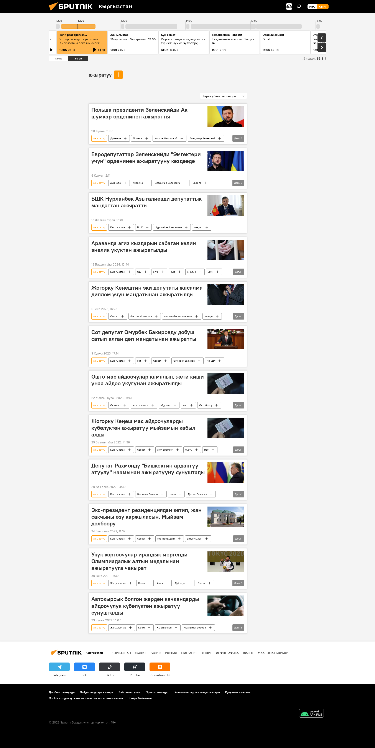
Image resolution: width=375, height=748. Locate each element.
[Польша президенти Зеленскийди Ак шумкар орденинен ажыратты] (225, 116)
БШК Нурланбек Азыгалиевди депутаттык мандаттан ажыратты (146, 202)
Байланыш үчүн (129, 692)
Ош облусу (205, 405)
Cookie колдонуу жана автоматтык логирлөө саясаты (86, 698)
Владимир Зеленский (202, 138)
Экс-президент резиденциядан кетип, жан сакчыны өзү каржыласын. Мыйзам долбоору (146, 517)
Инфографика (227, 653)
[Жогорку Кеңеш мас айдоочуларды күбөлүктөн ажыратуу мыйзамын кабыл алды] (225, 428)
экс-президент (166, 538)
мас (185, 405)
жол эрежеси (140, 405)
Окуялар (115, 405)
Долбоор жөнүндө (62, 692)
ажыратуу (100, 74)
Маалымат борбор (195, 627)
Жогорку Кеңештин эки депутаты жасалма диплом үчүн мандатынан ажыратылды (147, 291)
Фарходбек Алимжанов (178, 316)
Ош (139, 271)
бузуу (188, 449)
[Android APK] (311, 714)
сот (139, 360)
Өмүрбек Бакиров (184, 360)
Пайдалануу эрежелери (96, 692)
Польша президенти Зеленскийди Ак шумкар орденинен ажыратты (139, 113)
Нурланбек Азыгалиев (168, 227)
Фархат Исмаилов (141, 316)
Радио (155, 653)
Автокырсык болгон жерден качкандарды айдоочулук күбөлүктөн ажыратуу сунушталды (145, 605)
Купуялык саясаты (237, 692)
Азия (160, 583)
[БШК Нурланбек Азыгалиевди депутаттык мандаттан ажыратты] (225, 205)
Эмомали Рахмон (147, 494)
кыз (173, 271)
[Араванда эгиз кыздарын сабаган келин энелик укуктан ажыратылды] (225, 250)
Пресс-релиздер (157, 692)
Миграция (189, 653)
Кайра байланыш (141, 698)
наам (173, 494)
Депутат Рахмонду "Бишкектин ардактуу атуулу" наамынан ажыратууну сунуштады (148, 469)
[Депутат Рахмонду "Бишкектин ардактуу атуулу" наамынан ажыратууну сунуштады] (225, 472)
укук (210, 271)
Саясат (114, 316)
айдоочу (166, 405)
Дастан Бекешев (197, 494)
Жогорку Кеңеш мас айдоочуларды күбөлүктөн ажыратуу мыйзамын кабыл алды (143, 428)
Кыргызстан (117, 227)
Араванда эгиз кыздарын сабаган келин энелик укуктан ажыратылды (143, 246)
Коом (141, 583)
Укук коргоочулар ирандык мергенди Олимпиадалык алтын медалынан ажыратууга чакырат (139, 561)
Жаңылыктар (118, 583)
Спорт (201, 583)
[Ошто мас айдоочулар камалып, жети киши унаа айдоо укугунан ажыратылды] (225, 383)
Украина (138, 182)
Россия (171, 653)
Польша (137, 138)
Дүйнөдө (115, 138)
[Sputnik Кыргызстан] (72, 12)
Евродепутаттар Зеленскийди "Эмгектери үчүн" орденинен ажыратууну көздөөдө (146, 157)
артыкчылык (194, 538)
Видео (248, 653)
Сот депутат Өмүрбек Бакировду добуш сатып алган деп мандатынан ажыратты (143, 335)
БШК (140, 227)
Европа (197, 182)
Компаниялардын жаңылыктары (197, 692)
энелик (191, 271)
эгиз (155, 271)
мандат (198, 227)
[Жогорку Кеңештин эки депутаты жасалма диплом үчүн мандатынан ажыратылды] (225, 294)
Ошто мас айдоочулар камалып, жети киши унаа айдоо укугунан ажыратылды (147, 380)
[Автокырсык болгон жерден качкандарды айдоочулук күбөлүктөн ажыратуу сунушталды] (225, 605)
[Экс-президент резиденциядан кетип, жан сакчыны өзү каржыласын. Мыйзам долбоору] (225, 517)
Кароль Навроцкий (166, 138)
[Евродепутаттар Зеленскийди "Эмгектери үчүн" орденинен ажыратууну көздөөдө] (225, 161)
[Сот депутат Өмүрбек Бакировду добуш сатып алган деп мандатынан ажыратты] (225, 339)
